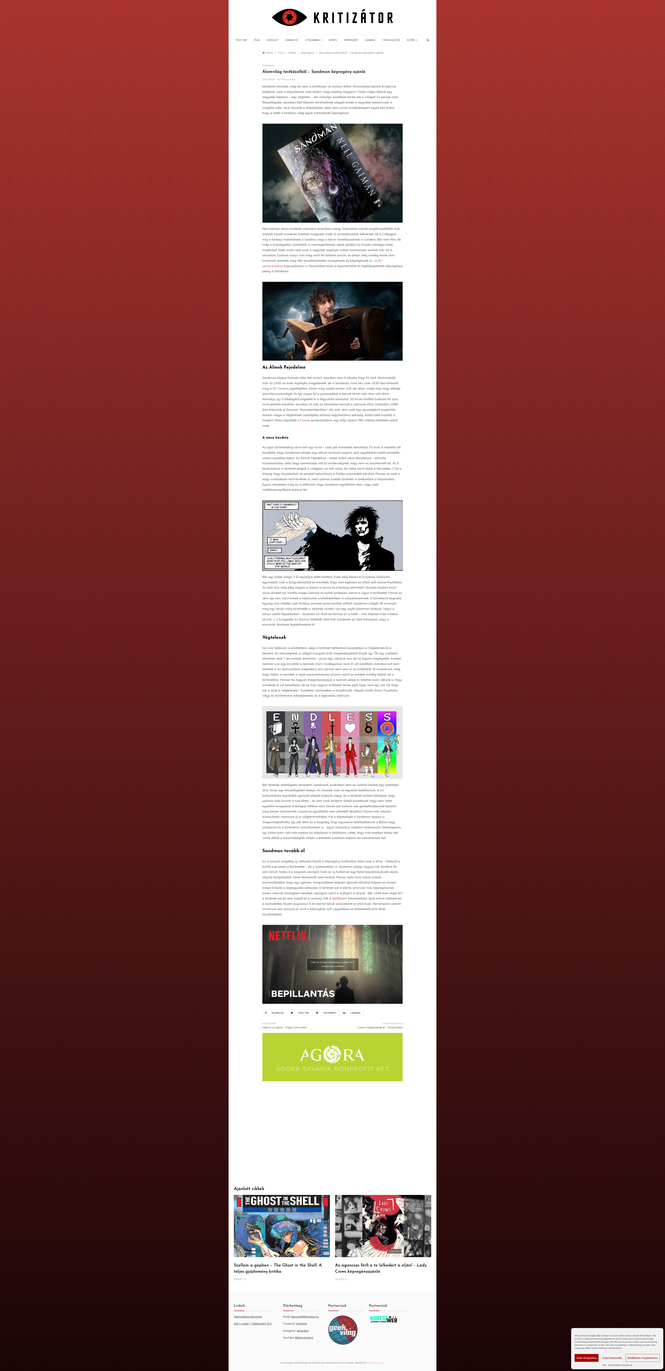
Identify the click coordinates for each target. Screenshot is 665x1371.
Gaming (370, 40)
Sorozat (273, 40)
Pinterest (329, 1013)
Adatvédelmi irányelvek (620, 1365)
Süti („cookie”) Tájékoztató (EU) (253, 1323)
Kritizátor (301, 1323)
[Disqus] (332, 1133)
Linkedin (355, 1013)
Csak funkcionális (612, 1358)
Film (257, 40)
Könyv (333, 40)
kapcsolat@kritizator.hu (305, 1316)
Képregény (351, 40)
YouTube (241, 40)
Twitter (303, 1013)
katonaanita (288, 79)
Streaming (312, 40)
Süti (604, 1365)
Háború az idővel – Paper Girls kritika (284, 1027)
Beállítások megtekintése (643, 1358)
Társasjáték (391, 40)
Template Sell (375, 1363)
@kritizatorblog (304, 1337)
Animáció (292, 40)
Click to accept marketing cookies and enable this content (332, 964)
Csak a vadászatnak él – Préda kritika (380, 1027)
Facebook (278, 1013)
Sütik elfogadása (587, 1358)
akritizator (303, 1330)
